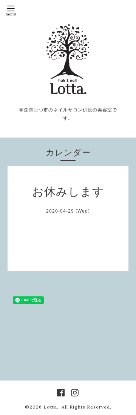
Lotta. (51, 407)
